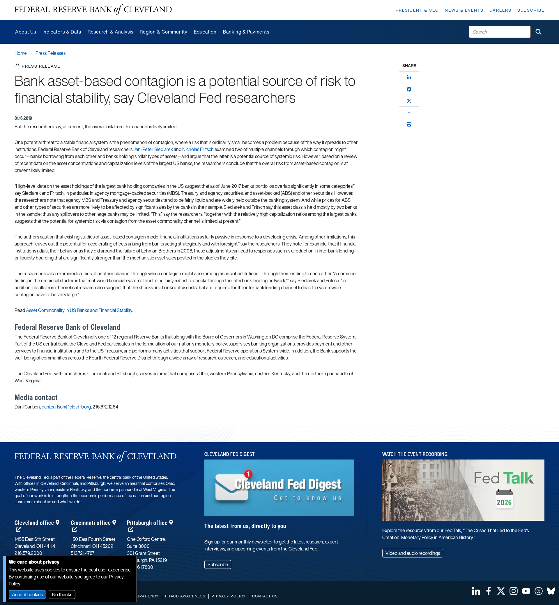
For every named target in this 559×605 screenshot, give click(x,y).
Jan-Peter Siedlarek (153, 149)
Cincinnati (91, 522)
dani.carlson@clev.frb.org (66, 406)
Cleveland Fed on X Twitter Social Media (501, 591)
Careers (500, 10)
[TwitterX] (409, 100)
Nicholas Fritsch (198, 149)
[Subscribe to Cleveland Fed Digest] (279, 490)
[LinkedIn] (409, 77)
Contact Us (265, 596)
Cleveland (34, 522)
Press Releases (51, 53)
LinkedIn (476, 591)
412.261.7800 (140, 567)
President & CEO (417, 10)
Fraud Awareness (185, 596)
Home (21, 53)
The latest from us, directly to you (245, 526)
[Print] (409, 124)
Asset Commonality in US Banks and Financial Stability (79, 310)
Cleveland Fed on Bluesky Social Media (551, 591)
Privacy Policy (229, 596)
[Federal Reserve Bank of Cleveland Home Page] (93, 9)
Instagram (513, 591)
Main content (28, 3)
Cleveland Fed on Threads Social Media (538, 591)
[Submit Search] (538, 32)
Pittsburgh (147, 522)
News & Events (464, 10)
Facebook (488, 591)
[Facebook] (409, 89)
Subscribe (530, 10)
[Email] (409, 112)
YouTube (526, 591)
